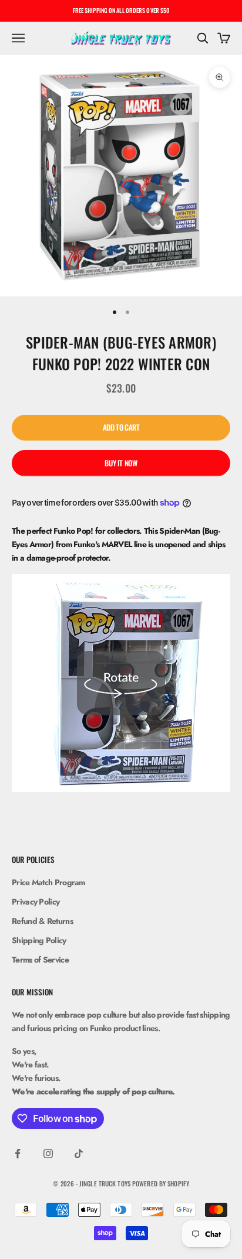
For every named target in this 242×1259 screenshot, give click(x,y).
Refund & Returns (42, 921)
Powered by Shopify (160, 1183)
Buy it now (121, 463)
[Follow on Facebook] (17, 1153)
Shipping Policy (39, 940)
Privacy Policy (35, 901)
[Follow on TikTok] (79, 1153)
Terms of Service (40, 959)
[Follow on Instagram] (48, 1153)
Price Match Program (48, 882)
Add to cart (121, 427)
